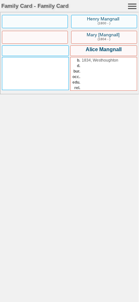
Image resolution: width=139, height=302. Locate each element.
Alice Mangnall (104, 49)
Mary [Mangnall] (103, 34)
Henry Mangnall (103, 18)
